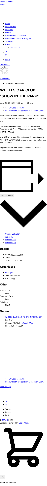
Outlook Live (10, 243)
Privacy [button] (8, 412)
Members (9, 29)
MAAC (5, 420)
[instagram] (6, 55)
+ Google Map (27, 323)
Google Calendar (12, 234)
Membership (10, 26)
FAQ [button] (7, 415)
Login (7, 60)
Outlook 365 (10, 240)
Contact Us (15, 47)
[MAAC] (19, 19)
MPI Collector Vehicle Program (18, 38)
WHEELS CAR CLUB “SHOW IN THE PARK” (23, 317)
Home (7, 23)
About (7, 44)
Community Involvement (15, 35)
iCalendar (9, 237)
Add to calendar (7, 196)
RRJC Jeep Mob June (15, 108)
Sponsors (9, 41)
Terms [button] (7, 409)
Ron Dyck (9, 272)
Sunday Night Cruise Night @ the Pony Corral (25, 111)
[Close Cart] (2, 477)
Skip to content (6, 1)
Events (8, 32)
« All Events (5, 78)
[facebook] (6, 52)
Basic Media (24, 423)
